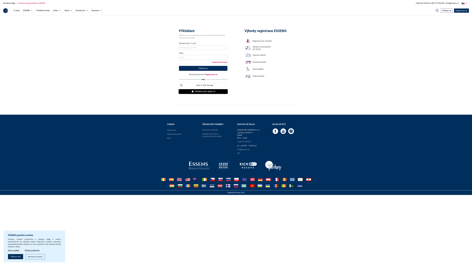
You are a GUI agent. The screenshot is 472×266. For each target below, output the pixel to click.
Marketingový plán (174, 134)
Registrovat (171, 130)
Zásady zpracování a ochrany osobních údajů (211, 135)
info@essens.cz (452, 3)
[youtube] (283, 131)
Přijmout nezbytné (32, 250)
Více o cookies (13, 250)
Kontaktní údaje (9, 3)
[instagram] (291, 131)
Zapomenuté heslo (219, 62)
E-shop (17, 10)
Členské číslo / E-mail (187, 43)
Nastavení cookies (35, 257)
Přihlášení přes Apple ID (204, 91)
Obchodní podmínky (210, 130)
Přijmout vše (16, 257)
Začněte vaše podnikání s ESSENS (31, 3)
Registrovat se (461, 11)
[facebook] (275, 131)
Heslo (181, 53)
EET (238, 153)
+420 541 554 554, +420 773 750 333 (430, 3)
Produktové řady (43, 10)
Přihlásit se (446, 11)
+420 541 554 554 (244, 142)
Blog (169, 138)
